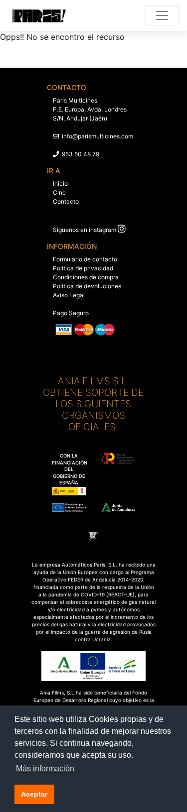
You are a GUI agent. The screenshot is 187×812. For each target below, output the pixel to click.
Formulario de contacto (85, 259)
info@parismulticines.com (97, 136)
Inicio (60, 183)
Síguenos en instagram (84, 229)
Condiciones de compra (86, 277)
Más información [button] (45, 768)
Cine (59, 192)
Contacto (66, 201)
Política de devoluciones (87, 286)
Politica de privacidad (83, 268)
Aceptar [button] (34, 794)
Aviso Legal (69, 295)
